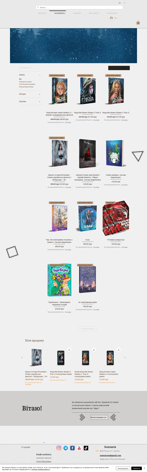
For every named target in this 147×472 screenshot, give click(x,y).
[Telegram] (65, 448)
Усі (20, 79)
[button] (138, 22)
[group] (73, 367)
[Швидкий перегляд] (87, 153)
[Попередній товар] (22, 357)
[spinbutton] (59, 126)
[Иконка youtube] (79, 448)
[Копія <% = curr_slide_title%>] (73, 58)
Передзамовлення (26, 87)
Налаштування (123, 468)
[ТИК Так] (86, 448)
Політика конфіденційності (40, 469)
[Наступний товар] (125, 357)
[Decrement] (47, 126)
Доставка (68, 122)
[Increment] (71, 126)
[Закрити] (144, 468)
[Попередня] (15, 45)
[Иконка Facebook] (72, 448)
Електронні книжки (27, 84)
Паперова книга (25, 82)
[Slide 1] (70, 58)
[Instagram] (59, 448)
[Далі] (132, 45)
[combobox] (119, 68)
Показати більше (87, 329)
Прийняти (136, 468)
